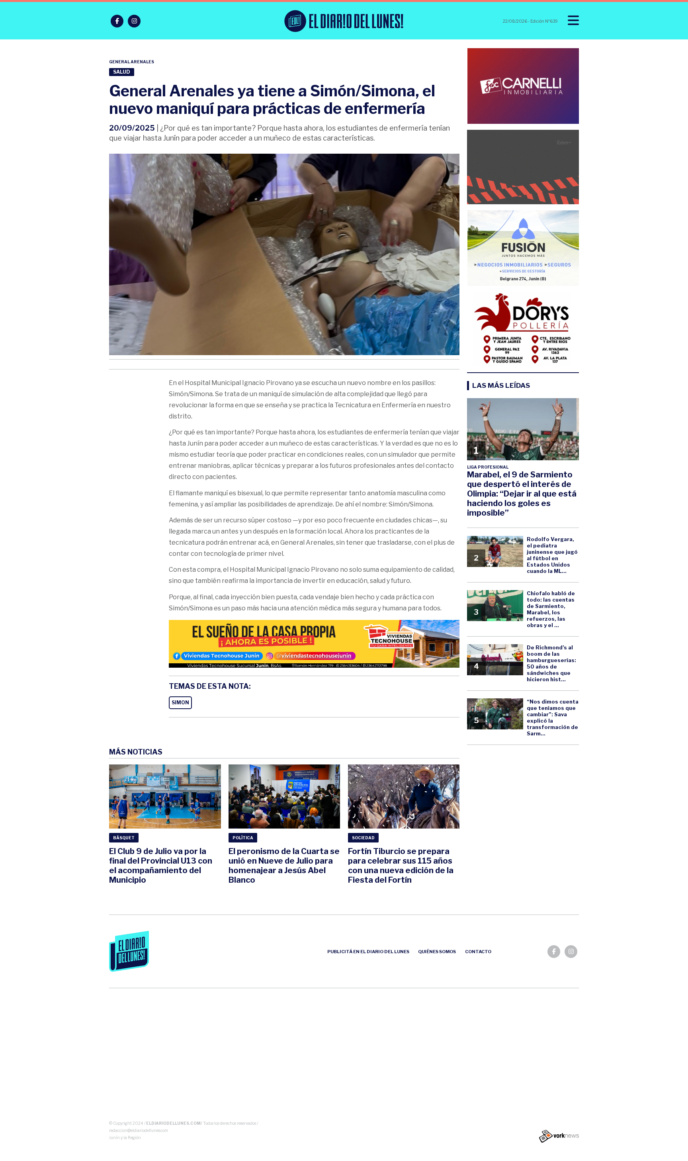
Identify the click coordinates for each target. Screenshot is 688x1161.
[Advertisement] (344, 1056)
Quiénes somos (437, 951)
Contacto (478, 951)
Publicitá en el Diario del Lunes (368, 951)
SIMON (180, 703)
